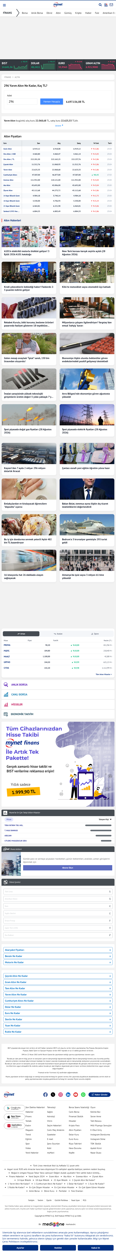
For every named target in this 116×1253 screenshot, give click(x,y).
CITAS (6, 668)
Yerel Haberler (32, 1152)
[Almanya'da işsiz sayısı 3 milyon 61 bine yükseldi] (87, 560)
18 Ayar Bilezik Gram (11, 201)
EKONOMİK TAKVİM (22, 714)
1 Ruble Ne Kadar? (16, 1187)
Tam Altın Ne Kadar (15, 988)
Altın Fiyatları (75, 1130)
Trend (28, 1134)
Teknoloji (51, 1107)
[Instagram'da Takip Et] (60, 1094)
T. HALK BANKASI (11, 830)
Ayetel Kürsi (96, 1148)
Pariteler (63, 1191)
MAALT (7, 656)
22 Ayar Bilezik (61, 1180)
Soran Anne (95, 1116)
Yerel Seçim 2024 (37, 1176)
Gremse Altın (8, 180)
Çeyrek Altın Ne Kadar (16, 975)
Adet (9, 95)
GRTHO (7, 662)
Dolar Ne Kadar (13, 1006)
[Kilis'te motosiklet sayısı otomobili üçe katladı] (87, 272)
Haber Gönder (101, 1094)
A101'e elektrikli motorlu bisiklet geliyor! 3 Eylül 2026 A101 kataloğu (26, 253)
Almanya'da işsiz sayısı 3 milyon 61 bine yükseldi (83, 576)
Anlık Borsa (37, 12)
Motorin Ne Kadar (14, 962)
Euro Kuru (73, 1139)
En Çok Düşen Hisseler (39, 1187)
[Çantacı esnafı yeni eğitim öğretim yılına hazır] (87, 453)
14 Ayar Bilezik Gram (11, 196)
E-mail (50, 1139)
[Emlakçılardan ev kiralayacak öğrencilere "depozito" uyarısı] (29, 489)
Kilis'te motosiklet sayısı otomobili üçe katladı (86, 286)
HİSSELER (17, 704)
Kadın (28, 1125)
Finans (29, 1116)
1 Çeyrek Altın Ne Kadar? (83, 1180)
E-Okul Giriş (96, 1130)
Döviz (49, 12)
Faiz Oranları (77, 1191)
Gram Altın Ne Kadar (15, 982)
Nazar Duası (95, 1152)
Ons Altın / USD (9, 154)
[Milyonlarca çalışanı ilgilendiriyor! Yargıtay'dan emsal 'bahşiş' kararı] (87, 307)
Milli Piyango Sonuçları (101, 1125)
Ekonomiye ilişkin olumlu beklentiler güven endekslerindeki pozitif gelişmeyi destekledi (85, 360)
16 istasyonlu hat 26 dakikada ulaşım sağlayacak (23, 576)
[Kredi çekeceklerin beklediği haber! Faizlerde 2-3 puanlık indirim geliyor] (29, 272)
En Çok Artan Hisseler (64, 1187)
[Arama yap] (100, 4)
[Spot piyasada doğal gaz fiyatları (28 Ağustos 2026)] (29, 414)
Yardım (40, 1200)
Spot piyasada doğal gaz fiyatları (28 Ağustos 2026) (28, 431)
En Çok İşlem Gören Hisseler (92, 1187)
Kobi (49, 1148)
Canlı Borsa (74, 1112)
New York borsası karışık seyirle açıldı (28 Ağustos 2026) (83, 253)
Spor (28, 1143)
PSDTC (7, 651)
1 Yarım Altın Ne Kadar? (19, 1183)
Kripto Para (74, 1125)
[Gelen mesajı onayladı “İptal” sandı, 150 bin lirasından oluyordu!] (29, 343)
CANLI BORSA (19, 694)
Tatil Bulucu (96, 1121)
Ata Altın (6, 185)
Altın (58, 12)
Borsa (25, 12)
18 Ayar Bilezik (42, 1180)
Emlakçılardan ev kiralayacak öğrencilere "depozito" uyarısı (25, 505)
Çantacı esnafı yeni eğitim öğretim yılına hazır (86, 468)
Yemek (28, 1121)
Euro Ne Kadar (12, 1013)
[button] (4, 5)
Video (28, 1148)
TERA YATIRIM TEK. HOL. (14, 825)
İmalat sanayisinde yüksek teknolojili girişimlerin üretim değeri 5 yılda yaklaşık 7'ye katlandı (28, 395)
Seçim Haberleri (54, 1125)
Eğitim (29, 1139)
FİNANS (7, 13)
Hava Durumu (75, 1148)
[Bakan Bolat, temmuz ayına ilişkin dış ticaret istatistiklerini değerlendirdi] (87, 489)
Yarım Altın (7, 170)
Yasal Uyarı (75, 1200)
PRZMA (7, 645)
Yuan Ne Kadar (12, 1025)
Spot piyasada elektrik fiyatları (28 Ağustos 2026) (84, 431)
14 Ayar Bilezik (24, 1180)
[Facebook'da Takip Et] (45, 1094)
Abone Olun (67, 867)
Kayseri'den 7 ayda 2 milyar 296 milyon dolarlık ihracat (24, 470)
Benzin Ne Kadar (13, 956)
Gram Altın (7, 149)
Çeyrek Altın (8, 164)
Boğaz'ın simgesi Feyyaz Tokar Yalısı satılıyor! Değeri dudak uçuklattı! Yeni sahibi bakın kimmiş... (56, 1172)
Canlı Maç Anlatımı (55, 1130)
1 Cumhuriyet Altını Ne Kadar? (48, 1183)
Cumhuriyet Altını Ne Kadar (19, 1000)
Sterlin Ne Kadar (13, 1019)
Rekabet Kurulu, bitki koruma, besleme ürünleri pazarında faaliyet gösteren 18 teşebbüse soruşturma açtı (29, 324)
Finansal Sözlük (76, 1116)
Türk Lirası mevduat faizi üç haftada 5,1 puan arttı (56, 1165)
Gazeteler (51, 1134)
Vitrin (49, 1121)
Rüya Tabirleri (75, 1143)
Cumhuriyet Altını (10, 175)
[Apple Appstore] (14, 1117)
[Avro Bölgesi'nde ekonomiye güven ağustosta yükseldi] (87, 379)
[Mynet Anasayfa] (58, 4)
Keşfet (71, 1152)
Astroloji (51, 1116)
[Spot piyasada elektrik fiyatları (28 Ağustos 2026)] (87, 414)
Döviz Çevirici (14, 882)
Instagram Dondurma (100, 1134)
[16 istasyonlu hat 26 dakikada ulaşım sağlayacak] (29, 560)
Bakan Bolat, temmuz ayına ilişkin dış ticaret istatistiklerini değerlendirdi (85, 505)
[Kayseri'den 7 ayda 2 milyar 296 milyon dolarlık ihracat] (29, 453)
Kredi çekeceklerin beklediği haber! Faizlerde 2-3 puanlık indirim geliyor (29, 288)
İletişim (31, 1200)
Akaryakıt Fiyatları (14, 949)
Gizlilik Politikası (61, 1200)
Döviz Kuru (49, 1191)
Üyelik (49, 1200)
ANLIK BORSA (19, 684)
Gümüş (68, 12)
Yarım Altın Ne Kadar (16, 994)
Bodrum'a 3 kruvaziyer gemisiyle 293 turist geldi (84, 541)
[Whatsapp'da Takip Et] (83, 1094)
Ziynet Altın (8, 190)
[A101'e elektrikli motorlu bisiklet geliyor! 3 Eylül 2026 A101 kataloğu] (29, 236)
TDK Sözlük (95, 1143)
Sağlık (50, 1112)
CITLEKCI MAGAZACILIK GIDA (16, 841)
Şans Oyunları (53, 1143)
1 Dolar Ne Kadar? (75, 1183)
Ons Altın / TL (8, 159)
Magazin (29, 1130)
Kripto (78, 12)
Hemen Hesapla (52, 101)
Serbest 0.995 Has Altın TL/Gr (11, 211)
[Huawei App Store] (14, 1125)
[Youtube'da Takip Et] (75, 1094)
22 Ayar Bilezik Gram (11, 206)
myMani (50, 1152)
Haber (88, 12)
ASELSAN (8, 835)
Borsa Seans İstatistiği (79, 1107)
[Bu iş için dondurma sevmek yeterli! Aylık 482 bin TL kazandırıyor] (29, 524)
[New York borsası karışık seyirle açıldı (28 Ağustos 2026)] (87, 236)
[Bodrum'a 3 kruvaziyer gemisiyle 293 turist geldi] (87, 524)
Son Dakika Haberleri (35, 1107)
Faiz (97, 12)
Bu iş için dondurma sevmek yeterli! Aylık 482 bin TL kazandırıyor (28, 541)
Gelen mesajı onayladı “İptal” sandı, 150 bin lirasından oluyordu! (26, 360)
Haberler (29, 1112)
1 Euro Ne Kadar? (96, 1183)
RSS (84, 1200)
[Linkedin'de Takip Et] (68, 1094)
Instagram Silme (97, 1139)
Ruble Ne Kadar (13, 1031)
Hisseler (72, 1121)
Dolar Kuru (74, 1134)
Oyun (92, 1107)
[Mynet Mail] (111, 4)
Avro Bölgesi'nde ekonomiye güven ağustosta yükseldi (86, 395)
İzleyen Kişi (104, 819)
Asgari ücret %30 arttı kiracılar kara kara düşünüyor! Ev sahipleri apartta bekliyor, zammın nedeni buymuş (56, 1169)
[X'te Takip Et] (53, 1094)
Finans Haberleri (16, 1176)
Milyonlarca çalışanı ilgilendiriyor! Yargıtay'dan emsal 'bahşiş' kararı (87, 324)
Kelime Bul (95, 1112)
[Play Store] (14, 1108)
